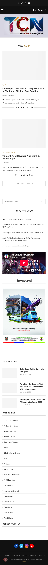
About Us (6, 555)
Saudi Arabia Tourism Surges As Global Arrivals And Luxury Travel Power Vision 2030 (21, 239)
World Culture (9, 518)
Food (6, 447)
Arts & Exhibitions (11, 420)
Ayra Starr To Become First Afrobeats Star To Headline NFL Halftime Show (31, 386)
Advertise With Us (17, 555)
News (6, 458)
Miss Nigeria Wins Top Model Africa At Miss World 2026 (22, 232)
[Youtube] (29, 3)
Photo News (8, 469)
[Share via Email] (32, 107)
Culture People (9, 436)
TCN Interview (9, 480)
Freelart (24, 561)
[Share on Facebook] (18, 107)
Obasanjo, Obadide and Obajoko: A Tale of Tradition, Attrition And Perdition (23, 89)
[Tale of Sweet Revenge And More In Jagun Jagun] (24, 133)
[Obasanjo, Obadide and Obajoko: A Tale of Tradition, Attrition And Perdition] (24, 65)
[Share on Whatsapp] (29, 107)
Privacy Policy (30, 555)
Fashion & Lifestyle (11, 442)
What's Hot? (8, 512)
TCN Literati (8, 485)
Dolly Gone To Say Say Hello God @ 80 (16, 219)
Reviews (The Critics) (8, 152)
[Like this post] (16, 107)
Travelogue (8, 507)
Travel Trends (9, 501)
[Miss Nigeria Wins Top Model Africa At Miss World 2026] (9, 403)
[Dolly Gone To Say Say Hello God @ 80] (9, 373)
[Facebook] (18, 3)
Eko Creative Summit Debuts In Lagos (16, 246)
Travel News (8, 496)
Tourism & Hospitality (12, 491)
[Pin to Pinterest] (24, 107)
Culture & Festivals (11, 426)
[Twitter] (22, 3)
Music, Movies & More (12, 453)
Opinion (4, 85)
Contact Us (41, 555)
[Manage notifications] (5, 560)
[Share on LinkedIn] (27, 107)
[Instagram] (25, 3)
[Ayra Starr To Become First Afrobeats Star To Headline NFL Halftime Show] (9, 388)
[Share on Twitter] (21, 107)
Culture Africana (10, 431)
